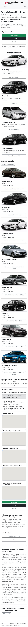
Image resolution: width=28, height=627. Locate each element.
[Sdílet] (25, 300)
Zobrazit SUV (14, 103)
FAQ (14, 539)
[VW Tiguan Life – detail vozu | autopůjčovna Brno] (14, 331)
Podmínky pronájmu (14, 536)
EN (25, 6)
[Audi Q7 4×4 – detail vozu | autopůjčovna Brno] (14, 305)
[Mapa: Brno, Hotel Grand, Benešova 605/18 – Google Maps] (14, 439)
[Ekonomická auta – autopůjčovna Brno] (14, 139)
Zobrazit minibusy (14, 129)
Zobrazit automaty (14, 77)
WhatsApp (14, 502)
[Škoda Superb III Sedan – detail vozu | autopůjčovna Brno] (14, 173)
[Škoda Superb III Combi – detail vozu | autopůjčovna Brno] (14, 279)
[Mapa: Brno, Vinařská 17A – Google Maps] (14, 421)
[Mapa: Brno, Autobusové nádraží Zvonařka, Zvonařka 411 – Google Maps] (14, 492)
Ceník (14, 543)
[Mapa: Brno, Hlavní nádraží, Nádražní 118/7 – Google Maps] (14, 473)
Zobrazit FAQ (6, 614)
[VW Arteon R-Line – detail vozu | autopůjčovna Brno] (14, 225)
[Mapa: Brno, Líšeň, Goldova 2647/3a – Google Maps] (14, 456)
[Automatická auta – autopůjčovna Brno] (14, 61)
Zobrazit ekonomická (14, 156)
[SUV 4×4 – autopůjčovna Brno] (14, 87)
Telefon (14, 505)
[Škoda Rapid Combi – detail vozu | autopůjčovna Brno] (14, 199)
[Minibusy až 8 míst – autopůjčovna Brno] (14, 113)
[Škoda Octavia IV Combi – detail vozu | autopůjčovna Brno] (14, 251)
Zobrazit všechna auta (8, 164)
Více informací (14, 189)
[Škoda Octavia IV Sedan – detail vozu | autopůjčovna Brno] (14, 357)
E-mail (14, 42)
